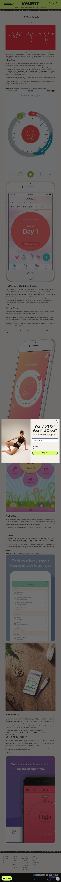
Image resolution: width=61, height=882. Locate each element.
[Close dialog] (57, 421)
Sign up (45, 453)
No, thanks (45, 457)
